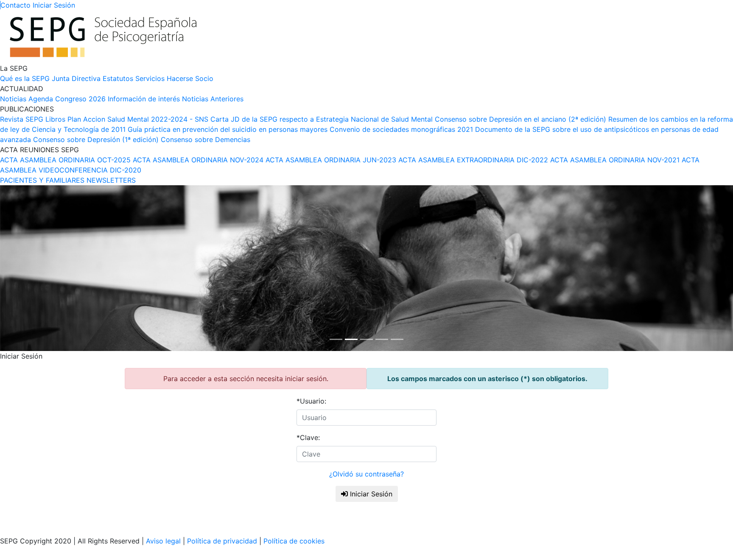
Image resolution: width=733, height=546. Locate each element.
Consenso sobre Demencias (205, 139)
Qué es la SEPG (25, 78)
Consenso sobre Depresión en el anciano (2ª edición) (520, 119)
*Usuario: (311, 401)
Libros (55, 119)
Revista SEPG (21, 119)
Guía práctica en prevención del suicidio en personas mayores (227, 129)
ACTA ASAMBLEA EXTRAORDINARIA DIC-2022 (473, 160)
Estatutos (118, 78)
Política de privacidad (222, 541)
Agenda (40, 99)
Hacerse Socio (190, 78)
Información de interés (144, 99)
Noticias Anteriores (212, 99)
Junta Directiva (76, 78)
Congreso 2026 (80, 99)
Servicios (150, 78)
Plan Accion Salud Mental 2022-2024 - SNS (137, 119)
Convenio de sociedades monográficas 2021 (401, 129)
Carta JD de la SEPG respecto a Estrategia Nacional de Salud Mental (321, 119)
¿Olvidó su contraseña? (366, 474)
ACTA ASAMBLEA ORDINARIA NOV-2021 (615, 160)
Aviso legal (163, 541)
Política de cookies (293, 541)
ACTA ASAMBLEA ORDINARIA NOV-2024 (198, 160)
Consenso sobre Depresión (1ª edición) (96, 139)
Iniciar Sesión (370, 494)
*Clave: (308, 437)
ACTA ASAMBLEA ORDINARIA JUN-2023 (331, 160)
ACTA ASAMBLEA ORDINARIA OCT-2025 (65, 160)
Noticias (13, 99)
